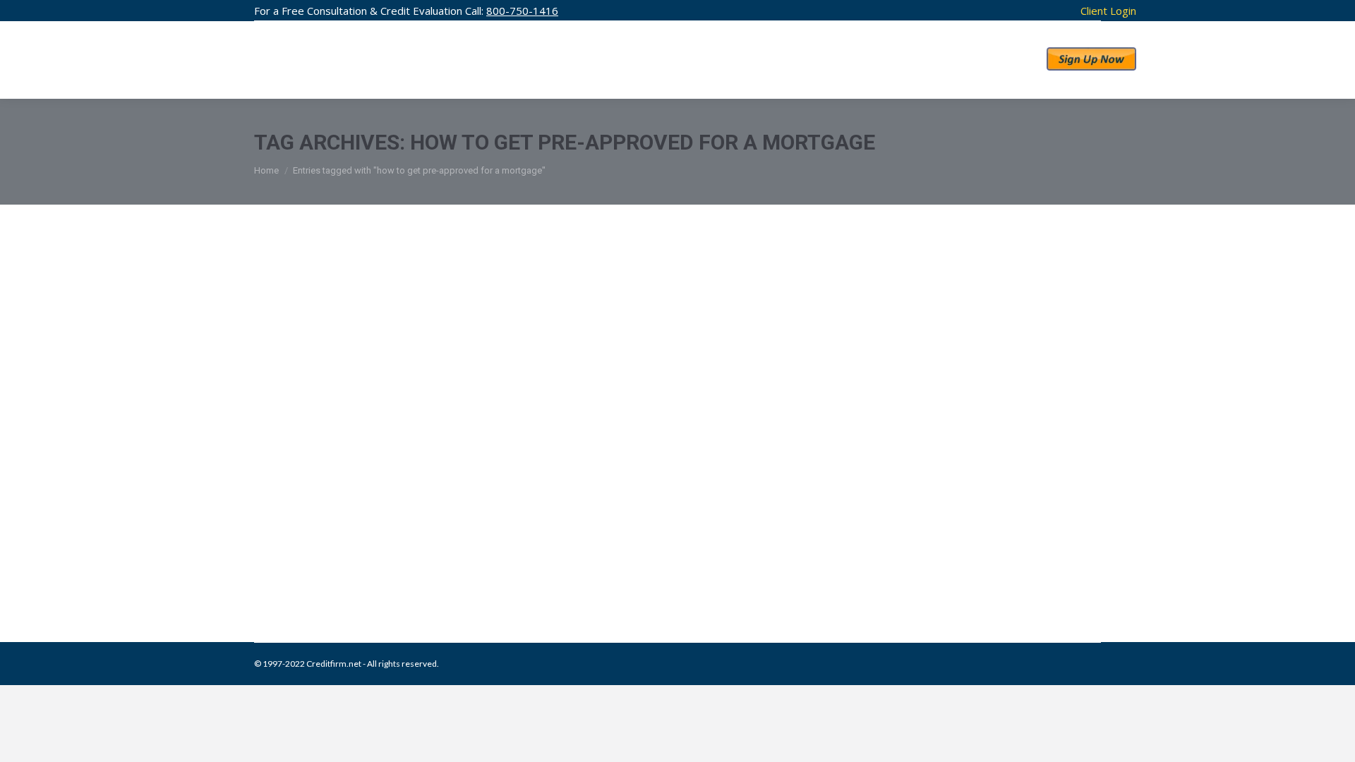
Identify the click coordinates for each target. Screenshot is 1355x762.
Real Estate (450, 569)
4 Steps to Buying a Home (381, 540)
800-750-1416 (522, 11)
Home (266, 170)
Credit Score (402, 569)
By (565, 569)
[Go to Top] (1332, 739)
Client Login (1108, 11)
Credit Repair (296, 569)
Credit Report (349, 569)
